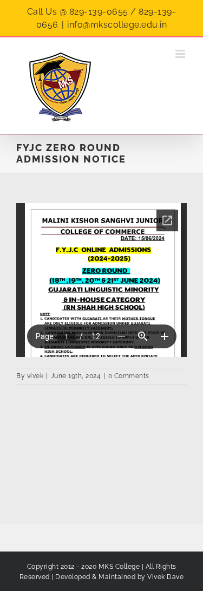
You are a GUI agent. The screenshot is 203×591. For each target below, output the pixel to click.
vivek (35, 376)
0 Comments (128, 376)
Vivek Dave (165, 577)
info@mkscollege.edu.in (117, 25)
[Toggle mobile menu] (181, 54)
